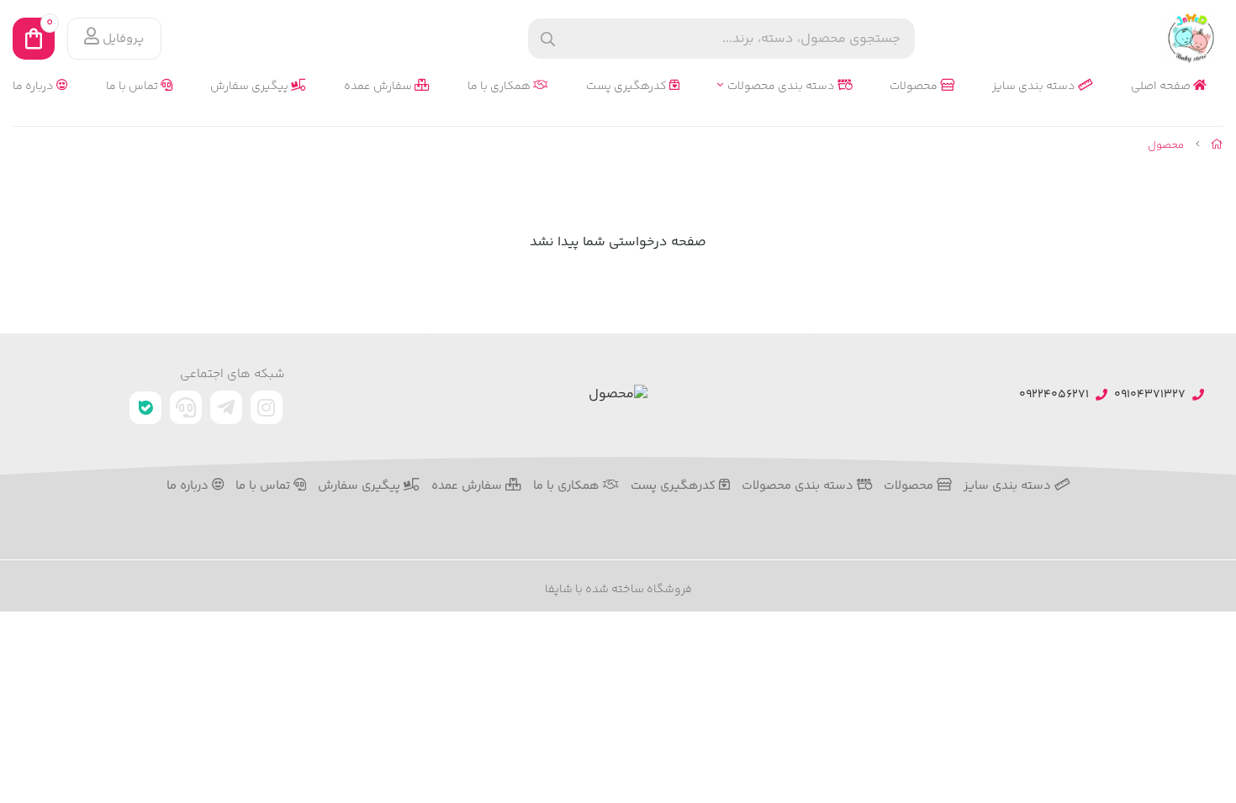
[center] (547, 39)
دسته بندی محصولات (782, 87)
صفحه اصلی (1162, 87)
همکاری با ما (500, 87)
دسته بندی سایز (1035, 87)
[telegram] (226, 407)
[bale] (145, 407)
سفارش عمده (379, 87)
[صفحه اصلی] (1217, 145)
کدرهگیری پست (627, 87)
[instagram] (267, 407)
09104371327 (1150, 395)
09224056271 (1054, 395)
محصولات (915, 87)
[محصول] (618, 395)
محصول (1166, 145)
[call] (186, 407)
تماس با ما (133, 87)
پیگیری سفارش (250, 87)
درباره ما (34, 87)
